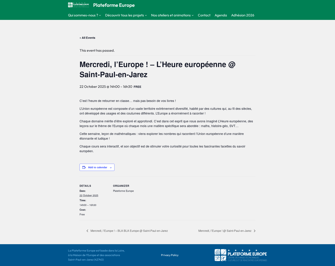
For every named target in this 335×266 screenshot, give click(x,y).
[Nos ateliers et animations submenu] (193, 15)
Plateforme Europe (114, 5)
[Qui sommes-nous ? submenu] (100, 15)
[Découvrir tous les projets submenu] (146, 15)
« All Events (87, 38)
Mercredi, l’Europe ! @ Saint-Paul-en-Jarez (225, 231)
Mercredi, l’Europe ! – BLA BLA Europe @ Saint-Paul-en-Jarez (129, 231)
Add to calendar (97, 167)
